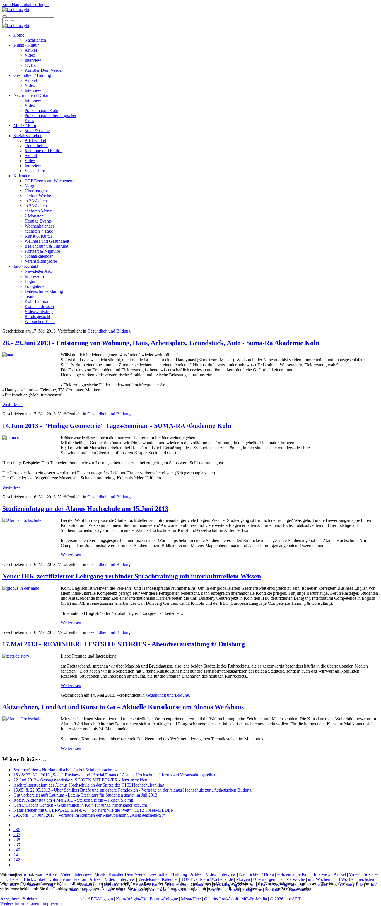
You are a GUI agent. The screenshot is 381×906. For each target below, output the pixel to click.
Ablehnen (31, 898)
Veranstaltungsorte (41, 261)
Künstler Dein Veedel (43, 70)
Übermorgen (36, 190)
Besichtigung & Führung (46, 246)
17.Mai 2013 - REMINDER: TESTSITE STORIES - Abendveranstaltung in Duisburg (123, 644)
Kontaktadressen (39, 306)
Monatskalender (39, 256)
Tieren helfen (36, 145)
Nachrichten (35, 40)
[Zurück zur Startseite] (15, 9)
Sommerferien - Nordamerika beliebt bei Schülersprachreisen (66, 770)
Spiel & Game (37, 130)
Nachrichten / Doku (30, 95)
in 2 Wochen (36, 201)
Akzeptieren (10, 898)
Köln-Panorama (38, 301)
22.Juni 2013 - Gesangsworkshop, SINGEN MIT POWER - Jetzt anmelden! (81, 780)
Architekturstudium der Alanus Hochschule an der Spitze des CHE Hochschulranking (88, 785)
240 (16, 849)
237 (16, 834)
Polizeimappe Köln (41, 110)
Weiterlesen (12, 404)
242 (16, 859)
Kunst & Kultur (38, 236)
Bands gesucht (37, 316)
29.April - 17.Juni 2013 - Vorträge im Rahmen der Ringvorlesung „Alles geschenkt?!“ (89, 815)
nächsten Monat (38, 211)
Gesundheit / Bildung (32, 75)
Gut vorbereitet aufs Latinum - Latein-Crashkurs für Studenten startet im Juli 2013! (86, 795)
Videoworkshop (39, 311)
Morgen (31, 185)
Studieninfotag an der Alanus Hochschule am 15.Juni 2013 (85, 508)
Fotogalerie (34, 286)
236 (16, 829)
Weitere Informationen (19, 903)
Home (18, 35)
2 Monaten (34, 216)
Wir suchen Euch (40, 321)
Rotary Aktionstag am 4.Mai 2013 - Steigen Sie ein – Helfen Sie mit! (73, 800)
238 (16, 839)
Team (29, 296)
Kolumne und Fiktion (43, 150)
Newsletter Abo (38, 271)
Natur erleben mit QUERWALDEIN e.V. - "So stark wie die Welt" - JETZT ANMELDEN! (94, 810)
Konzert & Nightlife (42, 251)
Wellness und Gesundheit (47, 241)
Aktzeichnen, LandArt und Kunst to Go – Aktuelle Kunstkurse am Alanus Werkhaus (123, 707)
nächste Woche (38, 195)
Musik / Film (24, 125)
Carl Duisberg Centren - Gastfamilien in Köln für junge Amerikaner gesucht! (80, 805)
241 (16, 854)
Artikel (31, 50)
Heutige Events (38, 221)
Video (30, 55)
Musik (30, 65)
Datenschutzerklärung (44, 291)
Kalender (21, 175)
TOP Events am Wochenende (50, 180)
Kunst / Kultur (26, 45)
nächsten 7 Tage (39, 231)
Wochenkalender (39, 226)
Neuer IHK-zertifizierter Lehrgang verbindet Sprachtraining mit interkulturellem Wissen (131, 576)
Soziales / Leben (27, 135)
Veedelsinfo (35, 170)
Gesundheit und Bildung (109, 331)
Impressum (34, 276)
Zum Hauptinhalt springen (25, 4)
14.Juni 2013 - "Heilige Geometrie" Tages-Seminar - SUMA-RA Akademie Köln (116, 425)
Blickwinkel (35, 140)
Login (30, 281)
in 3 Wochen (36, 206)
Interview (33, 60)
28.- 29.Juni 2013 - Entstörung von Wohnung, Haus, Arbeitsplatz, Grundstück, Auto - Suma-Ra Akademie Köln (160, 342)
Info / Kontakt (25, 266)
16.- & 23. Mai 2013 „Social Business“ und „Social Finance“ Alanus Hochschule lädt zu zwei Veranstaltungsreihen (114, 775)
